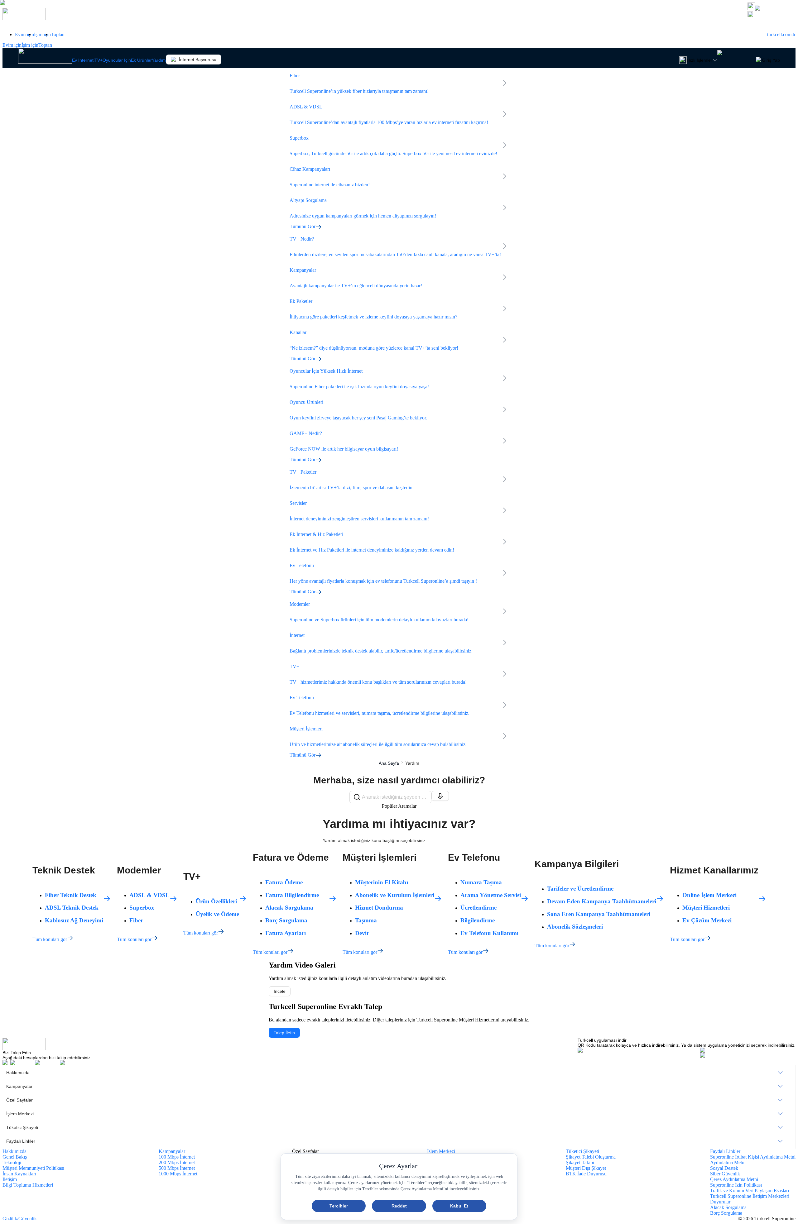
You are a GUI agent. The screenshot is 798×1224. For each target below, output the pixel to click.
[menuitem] (399, 1072)
